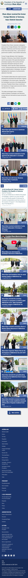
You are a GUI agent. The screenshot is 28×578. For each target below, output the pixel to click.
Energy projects (5, 460)
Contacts (4, 521)
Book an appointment (6, 542)
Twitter (11, 555)
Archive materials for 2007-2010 (9, 564)
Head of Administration (7, 514)
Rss (14, 555)
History (3, 434)
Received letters (5, 532)
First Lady (4, 490)
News (3, 503)
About (3, 563)
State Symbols (5, 444)
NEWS (9, 9)
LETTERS (4, 525)
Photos (3, 505)
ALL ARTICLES (6, 108)
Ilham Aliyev (16, 4)
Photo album (4, 474)
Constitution (4, 441)
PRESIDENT (5, 481)
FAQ (3, 561)
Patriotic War (4, 452)
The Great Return (5, 455)
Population (4, 439)
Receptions (17, 9)
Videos (3, 508)
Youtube (6, 555)
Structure (4, 516)
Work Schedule (5, 485)
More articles (15, 412)
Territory (4, 436)
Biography (4, 488)
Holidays (4, 446)
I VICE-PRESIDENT (6, 494)
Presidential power (6, 483)
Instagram (2, 555)
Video (3, 477)
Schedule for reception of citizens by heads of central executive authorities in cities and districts (7, 548)
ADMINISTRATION (6, 512)
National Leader (5, 431)
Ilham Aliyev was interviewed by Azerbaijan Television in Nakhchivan (12, 252)
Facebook (8, 555)
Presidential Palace (6, 519)
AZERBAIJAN (5, 429)
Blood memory (5, 457)
